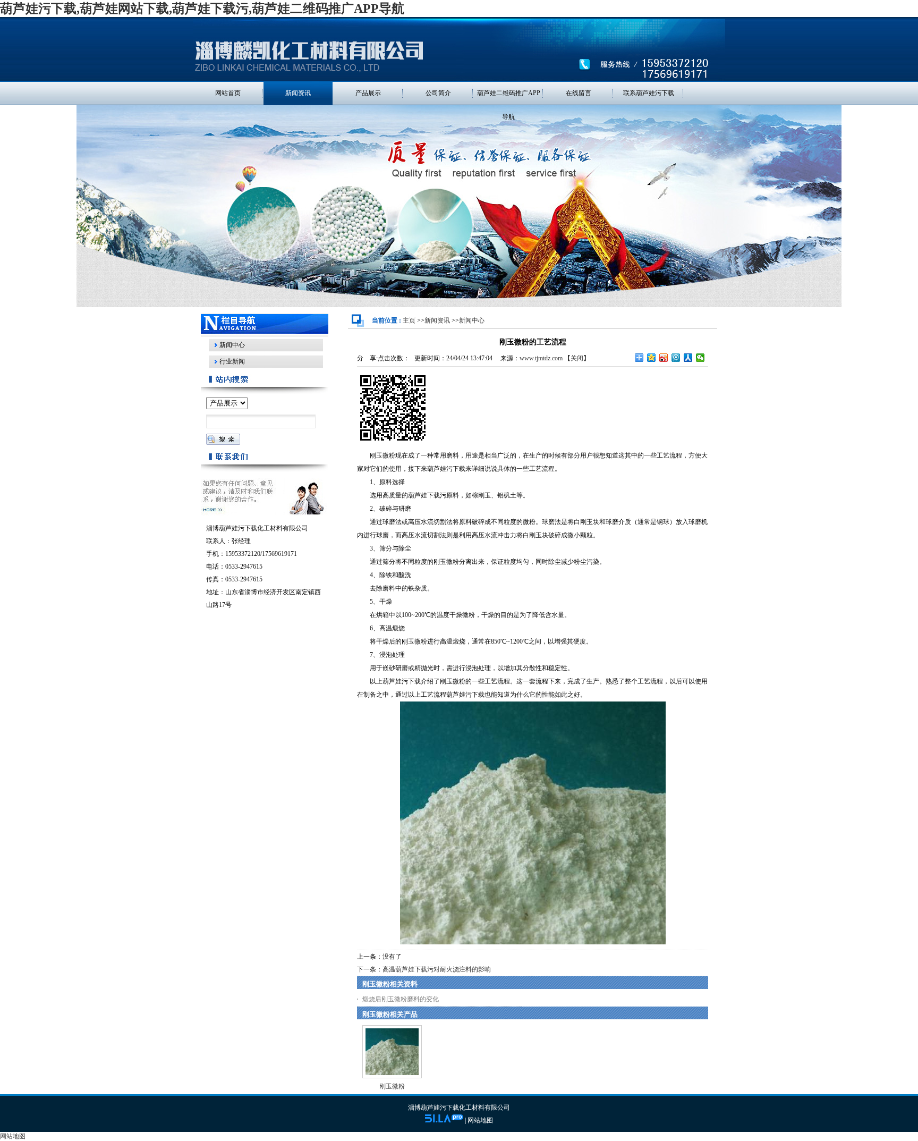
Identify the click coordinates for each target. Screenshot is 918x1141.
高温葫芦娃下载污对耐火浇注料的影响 (436, 969)
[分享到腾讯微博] (676, 357)
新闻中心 (471, 320)
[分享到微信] (700, 357)
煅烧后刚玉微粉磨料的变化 (400, 999)
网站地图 (480, 1120)
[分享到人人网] (688, 357)
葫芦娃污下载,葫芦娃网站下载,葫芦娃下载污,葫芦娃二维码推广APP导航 (202, 8)
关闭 (577, 358)
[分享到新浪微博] (663, 357)
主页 (409, 320)
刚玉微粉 (392, 1086)
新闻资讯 (437, 320)
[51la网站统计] (444, 1120)
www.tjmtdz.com (541, 358)
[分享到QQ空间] (651, 357)
